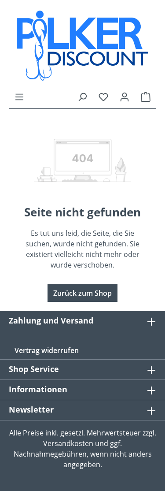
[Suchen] (82, 96)
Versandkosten (68, 443)
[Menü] (19, 96)
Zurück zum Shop (82, 293)
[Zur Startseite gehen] (82, 46)
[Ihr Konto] (124, 96)
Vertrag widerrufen (47, 350)
